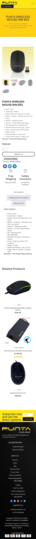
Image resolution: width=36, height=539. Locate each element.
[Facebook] (11, 501)
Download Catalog (10, 159)
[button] (30, 49)
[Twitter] (15, 501)
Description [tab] (19, 192)
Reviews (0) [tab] (19, 203)
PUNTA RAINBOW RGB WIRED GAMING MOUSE (18, 309)
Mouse (14, 25)
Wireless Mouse (22, 25)
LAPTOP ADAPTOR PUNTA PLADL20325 (18, 351)
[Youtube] (18, 501)
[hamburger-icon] (33, 3)
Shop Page (17, 24)
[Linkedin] (25, 501)
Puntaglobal (24, 520)
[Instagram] (21, 501)
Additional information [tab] (19, 197)
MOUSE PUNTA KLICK (18, 393)
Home (10, 24)
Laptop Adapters (19, 347)
